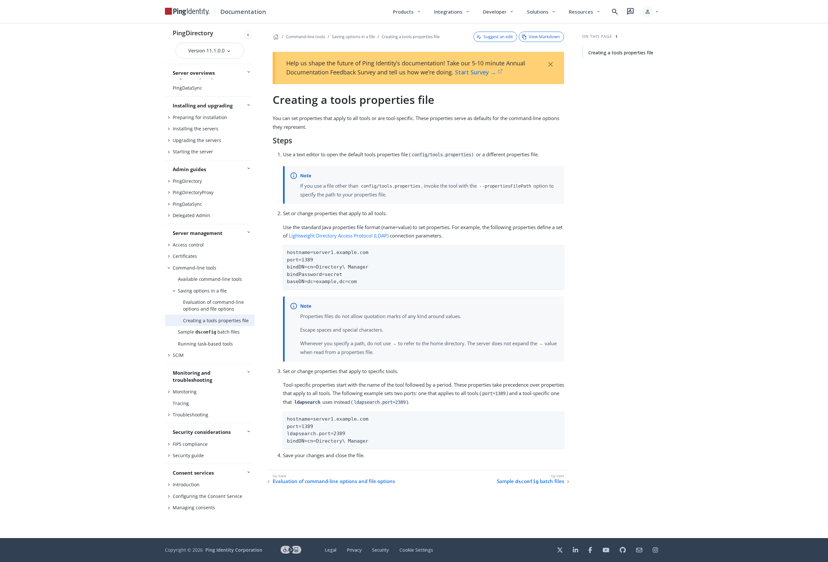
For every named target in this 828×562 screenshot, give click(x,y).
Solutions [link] (541, 11)
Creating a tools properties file (216, 320)
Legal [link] (330, 550)
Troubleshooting (190, 415)
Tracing (181, 403)
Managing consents (194, 507)
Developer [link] (498, 11)
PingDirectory (193, 33)
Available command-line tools (210, 279)
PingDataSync (187, 88)
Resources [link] (585, 11)
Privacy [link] (354, 550)
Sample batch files (209, 332)
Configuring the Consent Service (207, 496)
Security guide (188, 455)
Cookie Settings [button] (416, 550)
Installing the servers (195, 129)
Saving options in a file (202, 291)
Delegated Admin (191, 215)
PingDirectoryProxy (193, 192)
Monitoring (185, 392)
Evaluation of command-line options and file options (213, 305)
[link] (187, 12)
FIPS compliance (190, 444)
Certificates (185, 256)
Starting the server (193, 152)
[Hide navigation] (248, 35)
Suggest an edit (498, 36)
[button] (650, 11)
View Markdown (544, 36)
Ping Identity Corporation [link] (233, 550)
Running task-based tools (205, 344)
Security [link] (380, 550)
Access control (188, 245)
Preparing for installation (200, 117)
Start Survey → (475, 72)
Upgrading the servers (197, 140)
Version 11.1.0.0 (207, 50)
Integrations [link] (452, 11)
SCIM (178, 355)
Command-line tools (194, 268)
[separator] (255, 280)
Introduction (186, 484)
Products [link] (407, 11)
